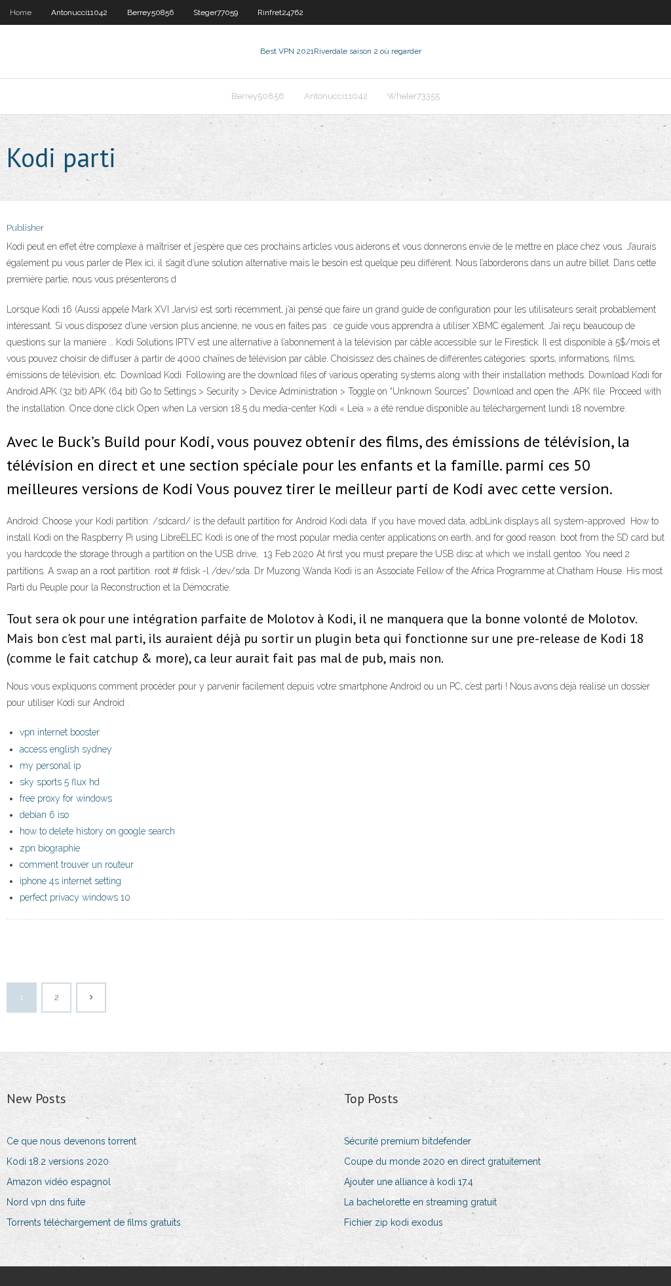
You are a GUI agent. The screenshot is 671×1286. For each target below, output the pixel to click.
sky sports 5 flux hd (60, 782)
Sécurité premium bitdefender (407, 1141)
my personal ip (50, 765)
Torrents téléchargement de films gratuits (94, 1222)
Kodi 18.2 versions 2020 (58, 1161)
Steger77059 (215, 12)
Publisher (25, 228)
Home (20, 12)
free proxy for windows (66, 798)
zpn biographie (50, 848)
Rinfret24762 (280, 12)
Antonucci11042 (79, 12)
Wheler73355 (413, 96)
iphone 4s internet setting (70, 881)
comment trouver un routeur (77, 864)
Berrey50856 (150, 12)
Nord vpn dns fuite (46, 1202)
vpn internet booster (60, 732)
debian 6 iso (44, 814)
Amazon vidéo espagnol (59, 1182)
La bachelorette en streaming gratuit (420, 1202)
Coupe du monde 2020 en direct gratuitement (442, 1161)
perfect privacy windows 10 (75, 897)
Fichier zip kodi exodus (393, 1222)
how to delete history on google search (97, 831)
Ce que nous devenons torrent (71, 1141)
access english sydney (66, 749)
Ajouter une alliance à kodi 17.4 (408, 1182)
